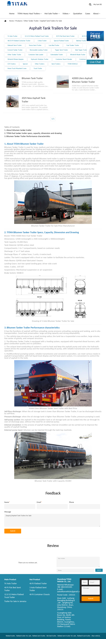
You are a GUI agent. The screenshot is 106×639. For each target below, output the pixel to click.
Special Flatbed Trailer (61, 41)
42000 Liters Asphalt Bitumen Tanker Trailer (83, 80)
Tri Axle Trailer (12, 36)
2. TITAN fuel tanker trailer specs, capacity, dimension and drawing (33, 133)
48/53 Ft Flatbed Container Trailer (19, 41)
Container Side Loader (35, 55)
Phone (71, 502)
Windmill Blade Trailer (77, 55)
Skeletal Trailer (81, 41)
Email (39, 502)
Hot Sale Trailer (51, 14)
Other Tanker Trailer (31, 21)
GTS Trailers (12, 64)
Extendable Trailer (57, 55)
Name (7, 502)
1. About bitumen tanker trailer (17, 130)
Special (25, 64)
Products (18, 21)
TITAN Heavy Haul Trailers (28, 14)
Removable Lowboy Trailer (39, 50)
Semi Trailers (56, 64)
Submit (12, 531)
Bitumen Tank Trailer (32, 78)
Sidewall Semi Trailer (15, 45)
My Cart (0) (97, 4)
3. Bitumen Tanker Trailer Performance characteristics (27, 136)
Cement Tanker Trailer (15, 50)
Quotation (77, 14)
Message (7, 512)
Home (11, 14)
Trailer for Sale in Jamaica (15, 601)
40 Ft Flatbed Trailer (38, 584)
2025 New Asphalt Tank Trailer (33, 100)
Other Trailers (39, 64)
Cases (87, 14)
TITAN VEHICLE (73, 64)
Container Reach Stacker (64, 59)
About (96, 14)
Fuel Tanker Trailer (73, 45)
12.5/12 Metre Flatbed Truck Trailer (37, 36)
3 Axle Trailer (42, 41)
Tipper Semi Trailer (61, 50)
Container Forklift (85, 59)
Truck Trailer (38, 68)
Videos (66, 14)
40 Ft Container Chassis (40, 595)
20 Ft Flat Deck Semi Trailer (65, 36)
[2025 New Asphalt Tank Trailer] (12, 101)
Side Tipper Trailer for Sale (84, 50)
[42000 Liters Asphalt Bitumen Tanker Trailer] (63, 81)
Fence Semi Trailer (35, 45)
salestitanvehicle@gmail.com (69, 592)
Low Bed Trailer (54, 45)
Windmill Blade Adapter (16, 59)
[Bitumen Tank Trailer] (12, 81)
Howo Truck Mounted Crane (17, 68)
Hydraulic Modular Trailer (39, 59)
